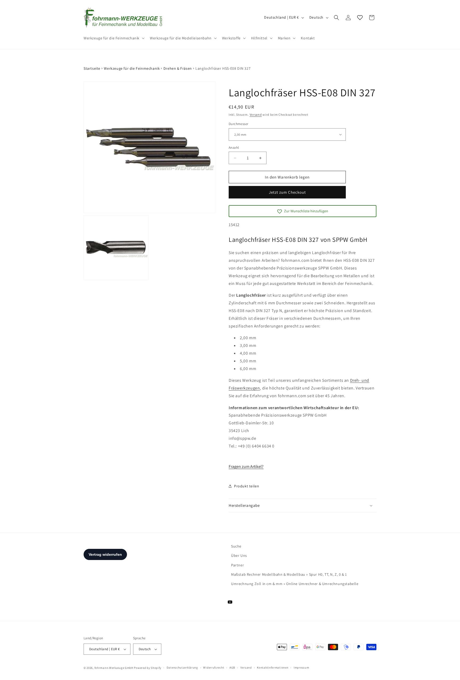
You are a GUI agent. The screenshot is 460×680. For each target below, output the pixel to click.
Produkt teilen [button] (246, 486)
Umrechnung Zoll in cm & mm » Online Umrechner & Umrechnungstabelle (295, 583)
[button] (113, 38)
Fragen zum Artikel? (246, 466)
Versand (256, 115)
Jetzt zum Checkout (287, 192)
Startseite (92, 68)
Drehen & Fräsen (177, 68)
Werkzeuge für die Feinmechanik (132, 68)
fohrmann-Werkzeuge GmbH (114, 668)
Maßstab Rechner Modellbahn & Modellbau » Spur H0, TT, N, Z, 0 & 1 (289, 574)
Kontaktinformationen (272, 667)
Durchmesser (238, 124)
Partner (237, 565)
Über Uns (239, 555)
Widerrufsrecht (213, 667)
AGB (232, 667)
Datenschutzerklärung (182, 667)
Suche (236, 546)
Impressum (301, 667)
